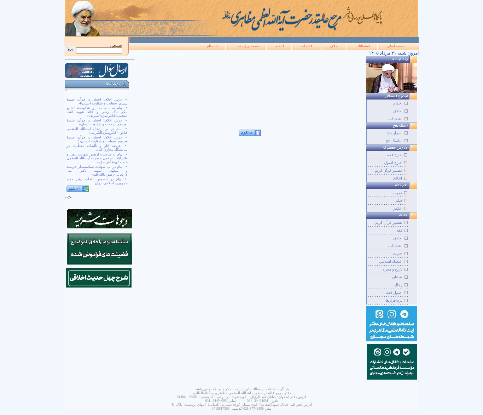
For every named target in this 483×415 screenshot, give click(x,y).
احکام (279, 46)
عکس (397, 208)
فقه (399, 230)
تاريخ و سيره (392, 269)
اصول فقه (394, 292)
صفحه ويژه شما (247, 46)
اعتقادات (307, 46)
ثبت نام (212, 46)
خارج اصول (393, 162)
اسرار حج (394, 133)
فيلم (398, 200)
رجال (398, 285)
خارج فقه (394, 155)
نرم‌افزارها (394, 300)
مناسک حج (393, 140)
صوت (397, 193)
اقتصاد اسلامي (390, 261)
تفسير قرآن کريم (388, 222)
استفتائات (363, 46)
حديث (397, 253)
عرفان (397, 277)
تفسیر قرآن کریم (388, 170)
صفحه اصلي (396, 46)
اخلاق (334, 46)
